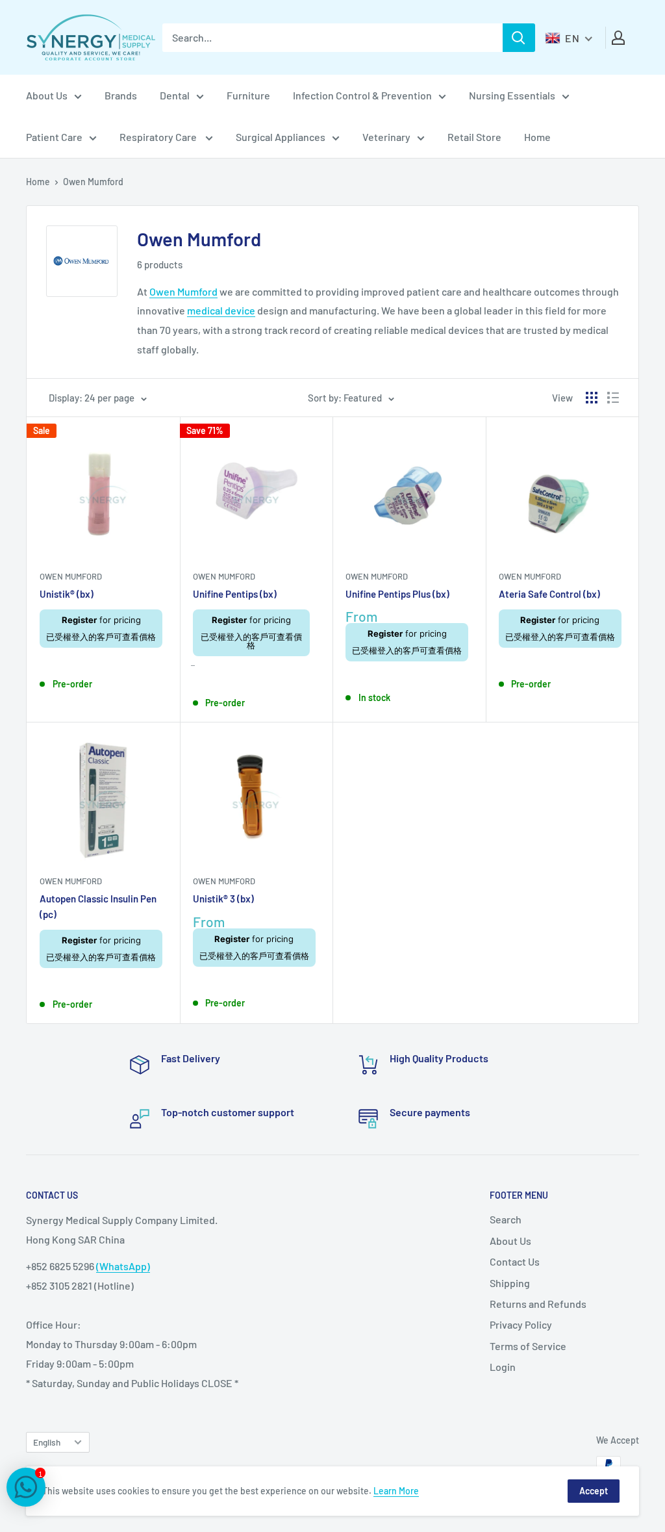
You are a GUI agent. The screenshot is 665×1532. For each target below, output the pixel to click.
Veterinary (386, 137)
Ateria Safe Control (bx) (549, 594)
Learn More (396, 1490)
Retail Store (474, 137)
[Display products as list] (613, 397)
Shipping (510, 1283)
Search (505, 1219)
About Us (47, 95)
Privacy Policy (521, 1324)
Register (79, 620)
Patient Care (54, 137)
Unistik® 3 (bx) (223, 898)
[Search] (519, 37)
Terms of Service (528, 1346)
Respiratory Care (159, 137)
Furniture (248, 95)
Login (503, 1366)
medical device (221, 310)
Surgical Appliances (280, 137)
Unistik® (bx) (67, 594)
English (46, 1442)
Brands (121, 95)
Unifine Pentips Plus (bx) (397, 594)
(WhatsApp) (123, 1266)
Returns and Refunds (538, 1303)
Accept (593, 1490)
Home (537, 137)
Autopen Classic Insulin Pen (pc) (98, 906)
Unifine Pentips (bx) (235, 594)
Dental (175, 95)
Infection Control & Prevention (362, 95)
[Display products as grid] (591, 397)
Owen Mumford (183, 291)
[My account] (618, 38)
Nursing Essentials (512, 95)
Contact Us (515, 1261)
